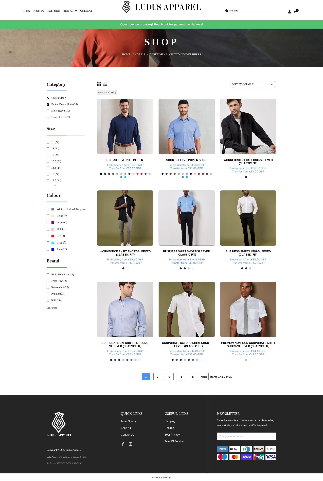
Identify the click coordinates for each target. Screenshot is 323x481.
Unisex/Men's (158, 54)
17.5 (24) (56, 180)
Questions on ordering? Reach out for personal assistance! (161, 24)
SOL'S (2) (56, 300)
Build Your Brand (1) (62, 274)
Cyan (59, 242)
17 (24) (55, 174)
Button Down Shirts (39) (64, 104)
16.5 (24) (56, 167)
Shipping (170, 421)
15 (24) (55, 154)
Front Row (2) (59, 280)
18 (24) (55, 148)
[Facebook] (123, 444)
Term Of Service (174, 441)
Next (204, 377)
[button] (70, 10)
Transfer (114, 168)
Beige (60, 215)
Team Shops (128, 421)
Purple (60, 222)
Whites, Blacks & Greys (69, 209)
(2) (62, 222)
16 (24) (55, 142)
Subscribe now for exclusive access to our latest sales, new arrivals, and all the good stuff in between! (245, 423)
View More (52, 308)
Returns (169, 427)
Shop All (139, 54)
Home (126, 54)
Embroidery (114, 165)
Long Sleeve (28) (60, 117)
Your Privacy (172, 434)
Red (59, 236)
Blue (59, 249)
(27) (62, 249)
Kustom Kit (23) (60, 287)
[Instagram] (130, 444)
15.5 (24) (56, 161)
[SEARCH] (226, 10)
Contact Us (127, 434)
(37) (72, 209)
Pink (59, 229)
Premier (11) (57, 293)
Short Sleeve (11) (60, 110)
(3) (62, 215)
